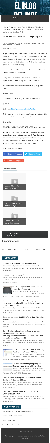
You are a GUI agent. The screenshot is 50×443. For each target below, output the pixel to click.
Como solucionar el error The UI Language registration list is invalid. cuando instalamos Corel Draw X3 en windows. (23, 303)
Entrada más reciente (10, 249)
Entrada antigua (42, 249)
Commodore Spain (9, 420)
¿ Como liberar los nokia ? (13, 275)
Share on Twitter (34, 154)
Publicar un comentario (13, 245)
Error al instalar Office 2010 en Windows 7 (19, 263)
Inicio (27, 249)
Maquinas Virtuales (29, 43)
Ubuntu (17, 44)
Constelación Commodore (11, 425)
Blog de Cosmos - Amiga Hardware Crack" (17, 411)
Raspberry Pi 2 (8, 44)
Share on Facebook (15, 154)
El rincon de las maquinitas (12, 416)
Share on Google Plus (15, 161)
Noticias (41, 43)
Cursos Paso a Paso (13, 43)
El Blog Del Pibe (25, 10)
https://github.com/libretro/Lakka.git (24, 109)
